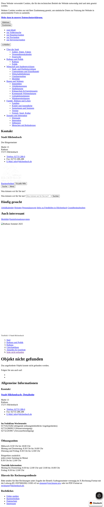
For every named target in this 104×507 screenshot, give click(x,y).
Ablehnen (5, 22)
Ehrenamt (16, 118)
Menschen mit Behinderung (24, 125)
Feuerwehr (16, 57)
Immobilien (17, 84)
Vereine (15, 110)
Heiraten (18, 208)
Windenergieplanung (21, 98)
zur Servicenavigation (15, 40)
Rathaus (15, 62)
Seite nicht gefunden (15, 352)
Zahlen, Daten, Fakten (21, 52)
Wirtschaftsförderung (21, 74)
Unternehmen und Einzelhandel (25, 71)
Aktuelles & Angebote (16, 350)
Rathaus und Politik (14, 59)
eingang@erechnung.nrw (50, 483)
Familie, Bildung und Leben (18, 101)
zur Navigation (12, 37)
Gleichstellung (12, 347)
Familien (15, 103)
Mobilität (16, 79)
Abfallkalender (7, 208)
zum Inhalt (11, 30)
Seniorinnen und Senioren (23, 108)
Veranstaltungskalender (22, 54)
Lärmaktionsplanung (21, 96)
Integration (16, 120)
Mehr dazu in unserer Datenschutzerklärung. (22, 17)
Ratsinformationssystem (19, 219)
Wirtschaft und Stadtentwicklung (20, 66)
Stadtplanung (17, 88)
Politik (14, 64)
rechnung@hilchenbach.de (12, 485)
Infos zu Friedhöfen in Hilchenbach (52, 208)
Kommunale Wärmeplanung (24, 93)
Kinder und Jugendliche (22, 106)
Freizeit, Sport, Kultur (21, 113)
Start (8, 340)
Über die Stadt (12, 49)
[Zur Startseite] (11, 181)
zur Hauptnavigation (15, 35)
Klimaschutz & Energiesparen (25, 91)
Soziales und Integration (16, 115)
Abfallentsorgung (19, 86)
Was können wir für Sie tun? (13, 196)
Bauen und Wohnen (15, 81)
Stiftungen (16, 123)
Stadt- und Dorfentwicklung (24, 69)
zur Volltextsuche (13, 32)
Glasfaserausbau (19, 76)
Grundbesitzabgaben (76, 208)
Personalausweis (29, 208)
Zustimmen (6, 25)
